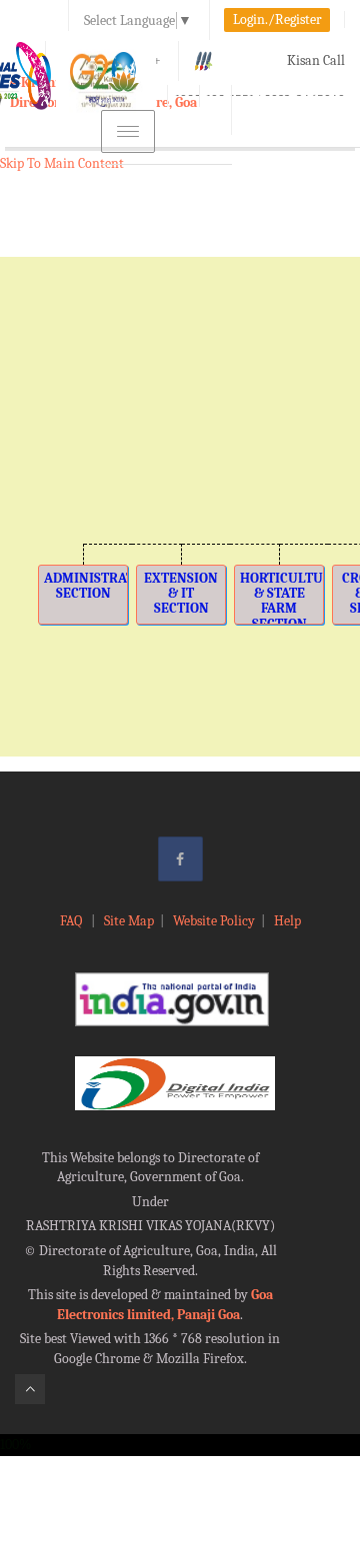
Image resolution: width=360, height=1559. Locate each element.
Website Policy (214, 920)
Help (287, 920)
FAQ (72, 920)
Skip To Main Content (62, 163)
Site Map (129, 920)
